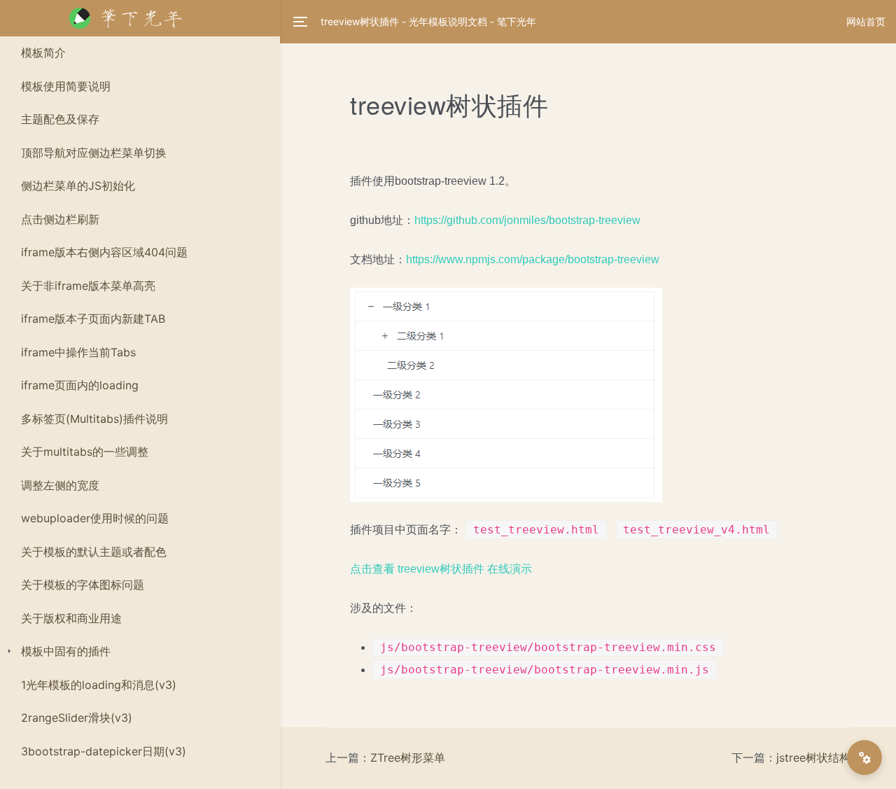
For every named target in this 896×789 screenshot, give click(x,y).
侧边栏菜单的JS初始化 (78, 186)
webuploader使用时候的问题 (95, 518)
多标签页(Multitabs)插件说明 (94, 419)
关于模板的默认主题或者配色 (94, 552)
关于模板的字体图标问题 (82, 585)
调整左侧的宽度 (60, 485)
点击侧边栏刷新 (60, 219)
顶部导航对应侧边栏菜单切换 (94, 153)
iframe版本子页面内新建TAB (93, 319)
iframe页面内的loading (80, 385)
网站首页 (866, 21)
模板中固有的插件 (66, 651)
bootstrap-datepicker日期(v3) (103, 751)
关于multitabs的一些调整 (84, 452)
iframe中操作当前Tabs (78, 352)
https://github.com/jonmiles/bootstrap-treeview (527, 220)
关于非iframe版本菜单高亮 (88, 286)
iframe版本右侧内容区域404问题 (104, 252)
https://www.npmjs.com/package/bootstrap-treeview (532, 259)
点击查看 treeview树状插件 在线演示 (441, 569)
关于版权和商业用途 (71, 618)
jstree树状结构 (813, 757)
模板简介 (43, 53)
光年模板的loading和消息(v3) (98, 685)
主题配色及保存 (60, 119)
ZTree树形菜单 (407, 757)
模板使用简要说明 (66, 86)
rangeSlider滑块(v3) (76, 718)
